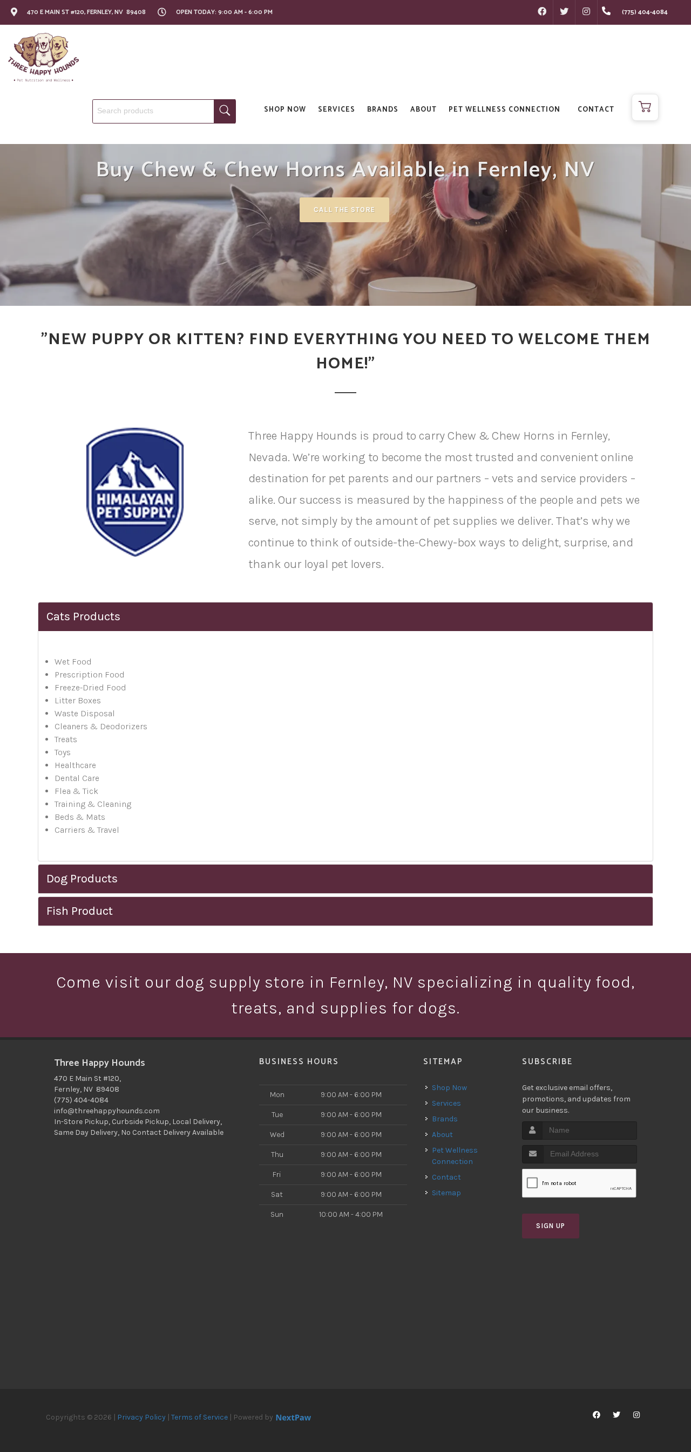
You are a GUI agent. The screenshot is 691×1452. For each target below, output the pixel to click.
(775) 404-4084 (81, 1100)
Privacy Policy (141, 1417)
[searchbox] (164, 111)
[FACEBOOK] (542, 12)
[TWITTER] (564, 12)
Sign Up (550, 1226)
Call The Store (344, 210)
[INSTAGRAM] (586, 12)
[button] (645, 107)
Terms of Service (199, 1417)
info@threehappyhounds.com (107, 1110)
